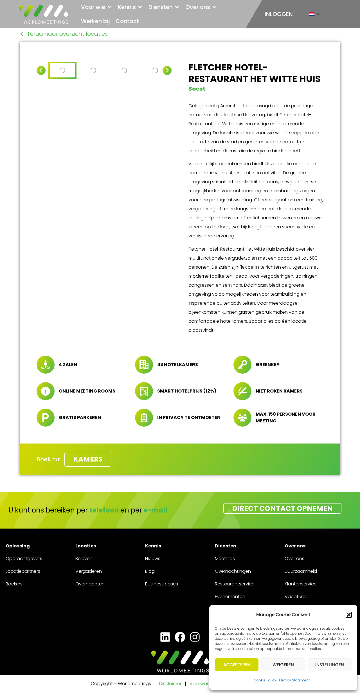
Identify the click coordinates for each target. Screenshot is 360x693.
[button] (349, 615)
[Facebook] (179, 637)
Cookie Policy (265, 680)
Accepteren (236, 665)
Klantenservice (301, 584)
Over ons (294, 558)
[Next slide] (167, 70)
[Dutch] (312, 15)
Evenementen (230, 596)
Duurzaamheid (301, 571)
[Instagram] (195, 637)
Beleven (84, 558)
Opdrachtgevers (24, 558)
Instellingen (329, 665)
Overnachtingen (233, 571)
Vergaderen (88, 571)
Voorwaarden (205, 683)
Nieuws (152, 558)
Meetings (225, 558)
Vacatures (296, 596)
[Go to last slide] (41, 70)
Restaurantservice (235, 584)
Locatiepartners (23, 571)
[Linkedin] (165, 637)
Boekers (14, 584)
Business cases (161, 584)
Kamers (88, 459)
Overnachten (90, 584)
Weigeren (283, 665)
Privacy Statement (294, 680)
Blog (150, 571)
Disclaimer (170, 683)
